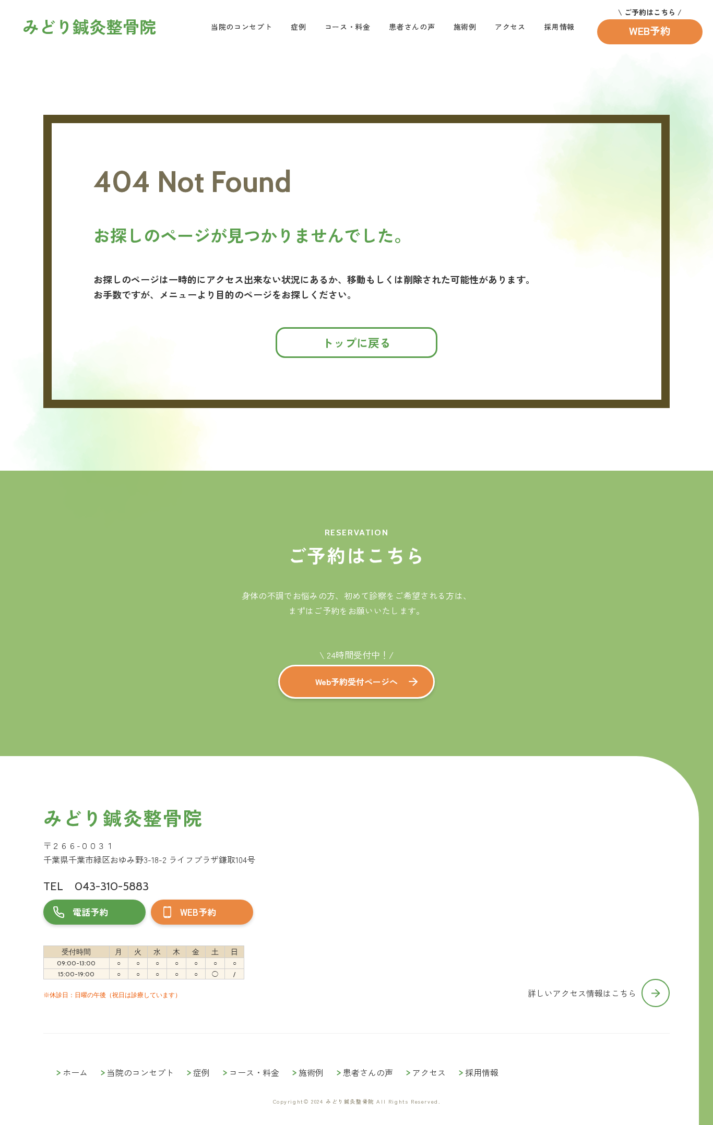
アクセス (510, 26)
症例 (298, 26)
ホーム (75, 1072)
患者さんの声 (412, 26)
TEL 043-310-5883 (96, 886)
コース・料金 (348, 26)
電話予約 (90, 911)
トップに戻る (356, 342)
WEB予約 (650, 30)
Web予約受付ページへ (356, 681)
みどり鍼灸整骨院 (123, 817)
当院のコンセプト (241, 26)
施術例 (465, 26)
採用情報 (559, 26)
